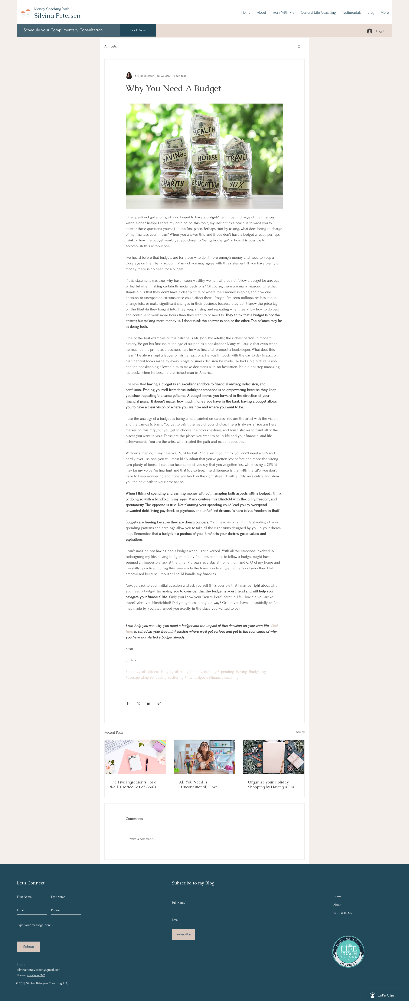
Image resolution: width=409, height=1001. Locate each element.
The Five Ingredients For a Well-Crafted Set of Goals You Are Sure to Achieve (133, 784)
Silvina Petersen (57, 15)
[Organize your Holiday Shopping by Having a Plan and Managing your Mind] (273, 757)
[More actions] (280, 75)
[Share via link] (159, 703)
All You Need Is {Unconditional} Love (198, 784)
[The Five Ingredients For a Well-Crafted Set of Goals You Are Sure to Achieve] (135, 757)
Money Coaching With (51, 9)
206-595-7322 (36, 975)
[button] (299, 46)
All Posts (110, 46)
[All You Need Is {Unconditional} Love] (204, 757)
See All (300, 731)
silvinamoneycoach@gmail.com (38, 970)
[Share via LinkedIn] (149, 703)
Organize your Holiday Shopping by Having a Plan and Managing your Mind (272, 784)
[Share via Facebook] (128, 703)
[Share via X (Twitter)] (138, 703)
